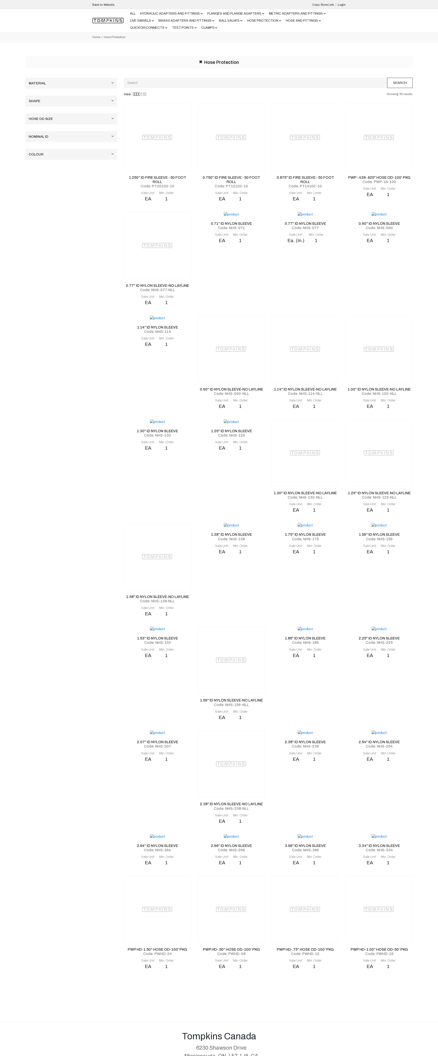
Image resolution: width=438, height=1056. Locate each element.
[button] (136, 94)
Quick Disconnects (147, 27)
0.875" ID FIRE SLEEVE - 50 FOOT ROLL (305, 180)
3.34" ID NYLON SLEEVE (379, 846)
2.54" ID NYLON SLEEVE (379, 742)
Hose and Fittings (302, 20)
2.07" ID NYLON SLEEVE (157, 742)
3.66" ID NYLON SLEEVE (305, 846)
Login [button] (342, 4)
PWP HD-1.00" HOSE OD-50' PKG (379, 949)
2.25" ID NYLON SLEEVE (379, 638)
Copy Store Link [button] (323, 4)
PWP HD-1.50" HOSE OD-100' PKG (157, 949)
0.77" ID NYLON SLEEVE (305, 223)
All (133, 13)
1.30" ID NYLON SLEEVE (157, 431)
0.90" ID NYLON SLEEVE (379, 223)
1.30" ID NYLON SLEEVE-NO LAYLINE (305, 493)
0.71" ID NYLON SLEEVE (231, 223)
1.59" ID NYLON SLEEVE (379, 534)
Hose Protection (262, 20)
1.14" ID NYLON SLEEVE (157, 327)
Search (400, 83)
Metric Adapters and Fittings (296, 13)
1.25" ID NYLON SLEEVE (231, 431)
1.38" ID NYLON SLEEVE (231, 534)
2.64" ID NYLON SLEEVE (157, 846)
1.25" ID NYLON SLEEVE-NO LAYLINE (379, 493)
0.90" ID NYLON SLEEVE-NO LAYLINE (231, 389)
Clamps (207, 27)
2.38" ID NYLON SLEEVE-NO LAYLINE (231, 804)
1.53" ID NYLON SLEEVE (157, 638)
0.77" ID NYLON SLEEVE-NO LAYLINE (157, 285)
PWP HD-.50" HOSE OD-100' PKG (231, 949)
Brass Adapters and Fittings (185, 20)
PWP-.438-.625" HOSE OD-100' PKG (379, 177)
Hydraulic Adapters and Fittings (170, 13)
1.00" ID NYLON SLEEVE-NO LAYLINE (379, 389)
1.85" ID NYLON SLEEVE (305, 638)
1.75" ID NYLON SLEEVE (305, 534)
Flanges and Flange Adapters (234, 13)
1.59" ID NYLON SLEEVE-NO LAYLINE (231, 700)
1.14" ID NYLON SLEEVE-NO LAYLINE (305, 389)
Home (96, 37)
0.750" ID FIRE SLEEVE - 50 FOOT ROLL (231, 180)
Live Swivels (140, 20)
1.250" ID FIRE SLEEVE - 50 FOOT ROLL (157, 180)
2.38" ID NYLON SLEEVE (305, 742)
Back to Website (103, 4)
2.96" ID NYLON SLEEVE (231, 846)
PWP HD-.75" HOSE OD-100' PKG (305, 949)
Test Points (183, 27)
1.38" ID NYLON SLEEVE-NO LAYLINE (157, 597)
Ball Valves (229, 20)
